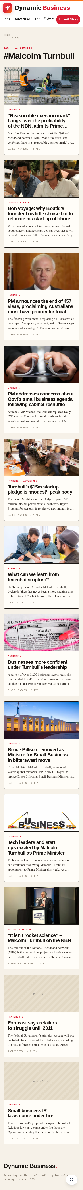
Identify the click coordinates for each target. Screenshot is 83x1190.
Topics (41, 19)
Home (7, 34)
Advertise (22, 19)
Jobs (6, 19)
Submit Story (68, 19)
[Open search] (72, 1180)
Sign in (49, 18)
